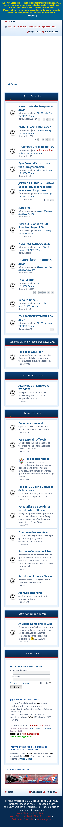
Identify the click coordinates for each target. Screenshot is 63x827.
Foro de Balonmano (37, 459)
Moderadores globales (21, 736)
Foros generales (32, 413)
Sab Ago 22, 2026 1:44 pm (36, 305)
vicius (39, 170)
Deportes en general (30, 423)
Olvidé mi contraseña (19, 683)
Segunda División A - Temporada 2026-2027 (32, 341)
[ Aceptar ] (32, 15)
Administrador (44, 150)
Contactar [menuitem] (36, 791)
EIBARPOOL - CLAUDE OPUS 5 (36, 147)
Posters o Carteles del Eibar (34, 551)
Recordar (44, 683)
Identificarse (18, 666)
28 (53, 140)
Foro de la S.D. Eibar (30, 352)
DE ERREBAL (46, 728)
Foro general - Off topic (32, 439)
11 (53, 119)
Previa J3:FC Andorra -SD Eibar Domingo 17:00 (33, 225)
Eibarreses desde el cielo (33, 532)
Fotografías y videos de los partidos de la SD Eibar (34, 508)
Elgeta (40, 266)
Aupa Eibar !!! (43, 247)
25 (43, 140)
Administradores (30, 733)
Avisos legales (43, 819)
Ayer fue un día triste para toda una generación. (34, 165)
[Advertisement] (31, 56)
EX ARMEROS (26, 280)
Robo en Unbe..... (28, 300)
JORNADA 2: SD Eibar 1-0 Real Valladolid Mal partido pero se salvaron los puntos (36, 186)
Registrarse (35, 666)
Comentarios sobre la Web (32, 613)
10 (49, 119)
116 (44, 292)
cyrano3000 (34, 728)
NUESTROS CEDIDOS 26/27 (34, 244)
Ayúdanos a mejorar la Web (35, 624)
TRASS (40, 113)
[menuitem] (11, 21)
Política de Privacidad (23, 819)
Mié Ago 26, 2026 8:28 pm (30, 153)
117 (48, 292)
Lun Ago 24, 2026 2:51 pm (30, 249)
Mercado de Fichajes (32, 375)
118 (52, 292)
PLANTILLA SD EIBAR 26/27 (34, 127)
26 (46, 140)
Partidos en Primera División (35, 576)
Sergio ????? (25, 207)
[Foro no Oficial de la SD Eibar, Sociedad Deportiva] (31, 779)
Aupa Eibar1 (26, 758)
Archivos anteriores (30, 593)
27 (49, 140)
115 (40, 292)
